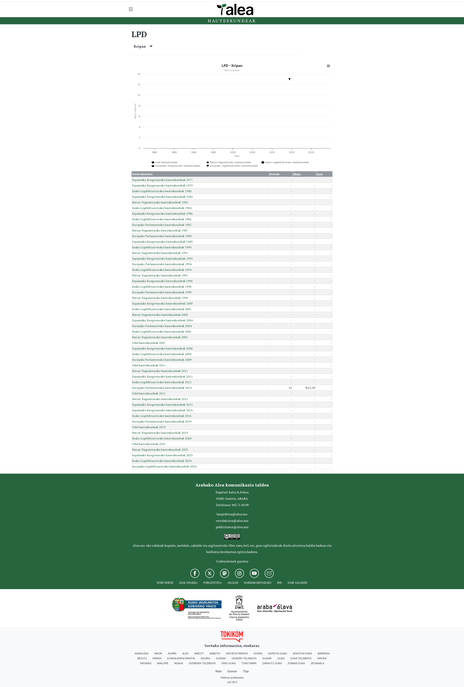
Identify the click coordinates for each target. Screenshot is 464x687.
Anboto (215, 653)
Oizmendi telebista (202, 663)
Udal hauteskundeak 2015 (148, 393)
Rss (279, 582)
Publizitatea (212, 582)
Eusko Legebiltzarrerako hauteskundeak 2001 (161, 309)
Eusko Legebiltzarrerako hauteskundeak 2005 (161, 332)
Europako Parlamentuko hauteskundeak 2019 (162, 421)
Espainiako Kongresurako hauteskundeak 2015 (162, 405)
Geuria (205, 658)
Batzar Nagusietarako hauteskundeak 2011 (160, 371)
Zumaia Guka (296, 663)
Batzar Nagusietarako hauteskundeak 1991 (160, 253)
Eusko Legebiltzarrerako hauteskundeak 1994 (161, 270)
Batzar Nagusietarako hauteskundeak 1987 (160, 230)
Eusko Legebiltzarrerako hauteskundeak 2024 (161, 461)
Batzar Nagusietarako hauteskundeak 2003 (160, 315)
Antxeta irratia (237, 653)
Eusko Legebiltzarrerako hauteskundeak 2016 (161, 416)
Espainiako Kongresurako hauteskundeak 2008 (162, 348)
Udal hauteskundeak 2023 (148, 444)
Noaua (178, 663)
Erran (157, 658)
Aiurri (172, 653)
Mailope (162, 663)
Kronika (145, 663)
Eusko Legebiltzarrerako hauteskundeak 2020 (161, 438)
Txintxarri (248, 663)
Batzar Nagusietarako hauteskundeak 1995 (160, 275)
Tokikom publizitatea (232, 677)
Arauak (232, 582)
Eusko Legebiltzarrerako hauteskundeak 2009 (161, 354)
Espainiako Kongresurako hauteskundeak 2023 (162, 455)
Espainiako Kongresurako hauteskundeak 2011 (162, 376)
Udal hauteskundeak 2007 (148, 343)
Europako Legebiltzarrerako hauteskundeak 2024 (164, 466)
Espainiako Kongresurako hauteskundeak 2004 (162, 320)
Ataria (258, 653)
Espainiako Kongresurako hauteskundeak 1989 (162, 242)
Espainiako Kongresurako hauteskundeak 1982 (162, 197)
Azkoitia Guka (302, 653)
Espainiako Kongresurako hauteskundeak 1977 (162, 180)
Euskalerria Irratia (181, 658)
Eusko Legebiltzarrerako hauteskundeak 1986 (161, 219)
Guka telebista (300, 658)
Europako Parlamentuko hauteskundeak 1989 (162, 236)
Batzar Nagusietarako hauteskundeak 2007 (160, 337)
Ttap (246, 671)
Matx (219, 671)
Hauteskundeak (232, 21)
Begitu (142, 658)
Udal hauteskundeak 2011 (148, 365)
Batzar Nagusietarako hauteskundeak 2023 (160, 450)
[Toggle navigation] (131, 9)
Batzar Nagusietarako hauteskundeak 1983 (160, 202)
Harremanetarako (257, 582)
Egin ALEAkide (297, 582)
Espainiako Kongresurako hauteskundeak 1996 (162, 281)
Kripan (142, 46)
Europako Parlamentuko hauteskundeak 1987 (162, 225)
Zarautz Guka (272, 663)
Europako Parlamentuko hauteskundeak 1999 (162, 292)
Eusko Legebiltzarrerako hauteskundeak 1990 (161, 247)
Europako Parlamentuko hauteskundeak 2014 (162, 388)
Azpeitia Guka (277, 653)
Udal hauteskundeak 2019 (148, 427)
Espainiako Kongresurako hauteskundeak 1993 (162, 258)
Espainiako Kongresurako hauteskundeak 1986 (162, 214)
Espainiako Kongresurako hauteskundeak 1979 (162, 185)
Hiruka (322, 658)
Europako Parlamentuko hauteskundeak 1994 (162, 264)
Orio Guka (228, 663)
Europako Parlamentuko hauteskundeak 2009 (162, 360)
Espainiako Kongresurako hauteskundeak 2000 (162, 303)
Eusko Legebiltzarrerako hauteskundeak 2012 (161, 382)
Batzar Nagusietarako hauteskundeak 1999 (160, 298)
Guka (281, 658)
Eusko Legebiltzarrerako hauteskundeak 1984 (161, 208)
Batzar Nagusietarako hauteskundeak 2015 (160, 399)
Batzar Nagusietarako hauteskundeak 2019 (160, 433)
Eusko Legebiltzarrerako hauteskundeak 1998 (161, 287)
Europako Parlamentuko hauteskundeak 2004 (162, 326)
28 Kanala (317, 663)
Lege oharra (188, 582)
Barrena (324, 653)
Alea (185, 653)
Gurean (232, 671)
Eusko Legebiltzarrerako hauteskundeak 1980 (161, 191)
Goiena (221, 658)
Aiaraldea (141, 653)
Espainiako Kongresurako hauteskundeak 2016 (162, 410)
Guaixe (267, 658)
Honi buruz (165, 582)
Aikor (158, 653)
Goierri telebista (244, 658)
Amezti (199, 653)
